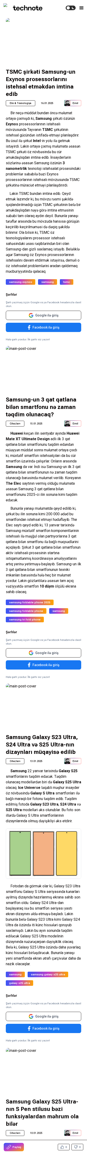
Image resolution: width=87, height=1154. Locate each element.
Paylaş (17, 1147)
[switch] (71, 8)
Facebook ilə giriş (45, 327)
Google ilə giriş (46, 315)
